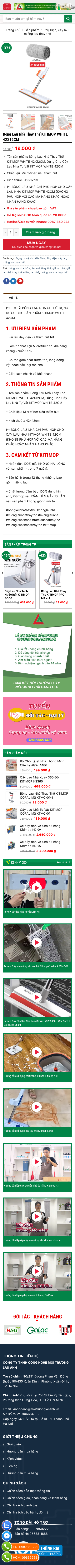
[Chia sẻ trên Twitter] (13, 281)
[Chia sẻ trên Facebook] (6, 281)
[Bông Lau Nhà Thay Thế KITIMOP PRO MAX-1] (55, 569)
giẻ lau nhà (58, 268)
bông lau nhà (16, 268)
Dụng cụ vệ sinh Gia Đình (30, 258)
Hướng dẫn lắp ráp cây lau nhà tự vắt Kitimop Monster (32, 1240)
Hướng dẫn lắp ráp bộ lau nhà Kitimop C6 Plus (28, 1295)
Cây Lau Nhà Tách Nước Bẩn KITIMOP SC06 (17, 594)
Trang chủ (13, 30)
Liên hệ (12, 1466)
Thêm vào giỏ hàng (40, 232)
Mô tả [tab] (13, 298)
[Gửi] (68, 18)
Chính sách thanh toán (23, 1505)
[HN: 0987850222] (6, 1548)
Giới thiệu (14, 1444)
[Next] (65, 76)
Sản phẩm (32, 30)
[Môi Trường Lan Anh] (42, 6)
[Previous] (9, 76)
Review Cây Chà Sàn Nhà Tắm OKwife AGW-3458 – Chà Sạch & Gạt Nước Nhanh (37, 1023)
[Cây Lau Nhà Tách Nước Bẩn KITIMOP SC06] (19, 569)
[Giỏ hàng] (73, 6)
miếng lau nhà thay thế (54, 272)
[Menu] (7, 6)
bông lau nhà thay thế (38, 268)
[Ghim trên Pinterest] (20, 281)
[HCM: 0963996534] (6, 1559)
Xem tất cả (62, 862)
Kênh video (15, 1459)
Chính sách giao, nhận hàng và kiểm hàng (37, 1498)
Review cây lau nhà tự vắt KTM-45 (22, 911)
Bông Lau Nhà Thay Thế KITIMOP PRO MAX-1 (53, 594)
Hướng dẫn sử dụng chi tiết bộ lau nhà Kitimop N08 (31, 1076)
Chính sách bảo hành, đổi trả (27, 1512)
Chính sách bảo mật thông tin (28, 1491)
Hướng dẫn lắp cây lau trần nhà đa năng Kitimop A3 (31, 1185)
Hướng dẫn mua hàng (22, 1451)
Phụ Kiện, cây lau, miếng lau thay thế (46, 32)
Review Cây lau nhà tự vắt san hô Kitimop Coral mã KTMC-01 (36, 966)
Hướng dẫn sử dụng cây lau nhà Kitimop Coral (28, 1130)
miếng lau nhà (31, 272)
